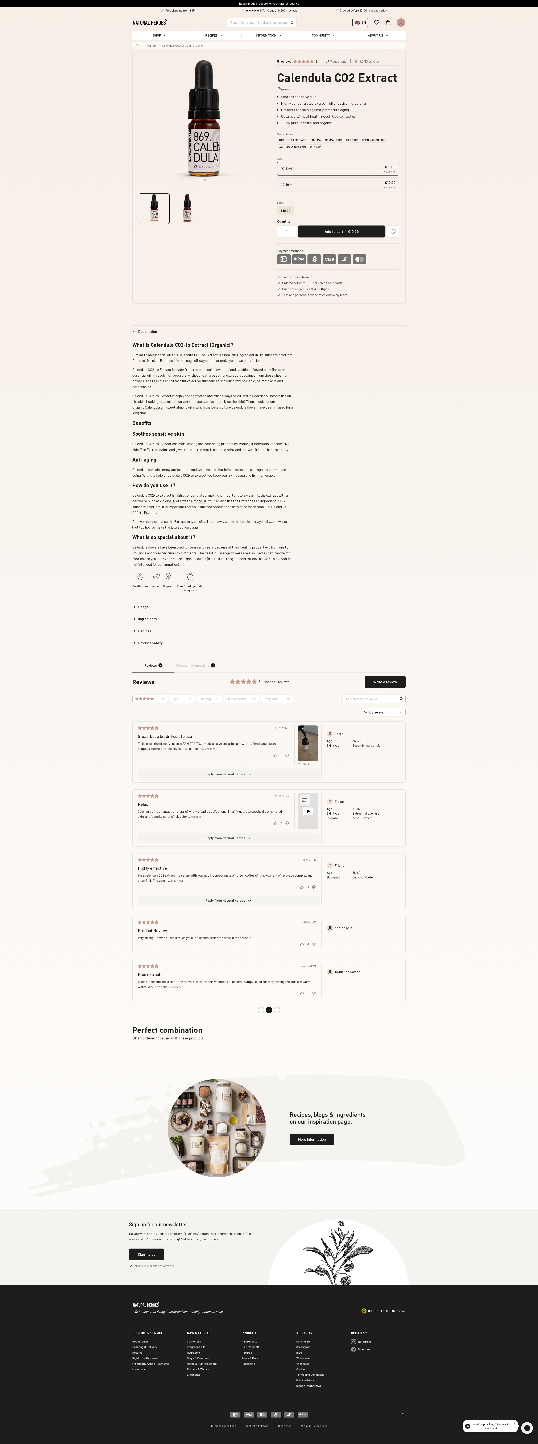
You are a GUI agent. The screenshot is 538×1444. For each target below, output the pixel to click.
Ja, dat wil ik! (310, 742)
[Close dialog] (346, 683)
